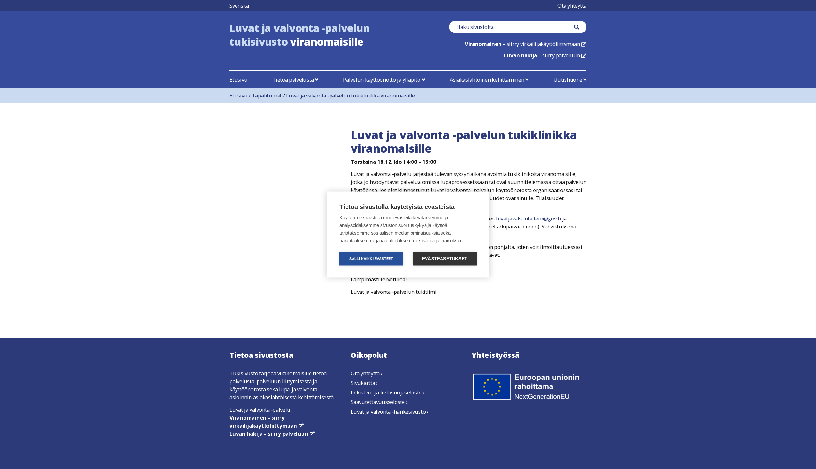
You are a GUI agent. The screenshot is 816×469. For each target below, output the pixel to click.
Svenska (239, 5)
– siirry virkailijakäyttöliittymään (525, 43)
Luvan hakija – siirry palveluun (272, 433)
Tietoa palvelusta (294, 79)
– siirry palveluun (545, 55)
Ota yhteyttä (571, 5)
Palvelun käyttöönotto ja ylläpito (382, 79)
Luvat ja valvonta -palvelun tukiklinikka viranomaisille (350, 95)
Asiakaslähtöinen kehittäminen (488, 79)
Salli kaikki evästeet (371, 259)
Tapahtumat (267, 95)
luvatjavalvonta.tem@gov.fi (528, 218)
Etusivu (238, 79)
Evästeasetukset (444, 258)
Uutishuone (568, 79)
